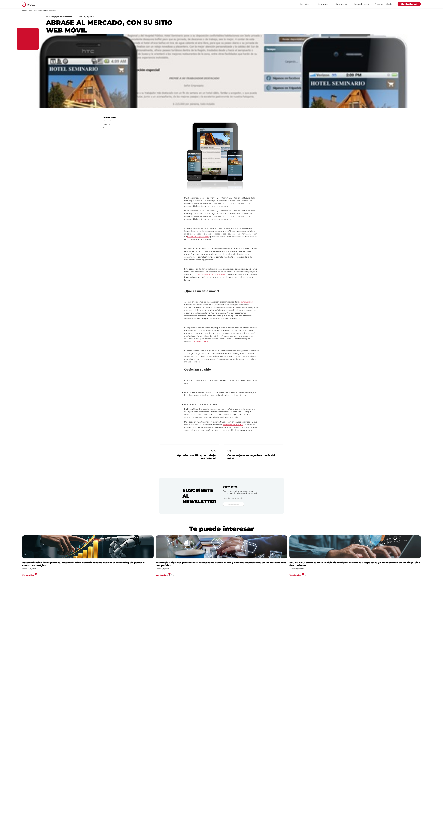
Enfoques (323, 4)
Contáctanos (409, 4)
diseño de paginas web (198, 237)
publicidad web (200, 341)
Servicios (304, 4)
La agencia (341, 4)
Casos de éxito (361, 4)
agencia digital (246, 302)
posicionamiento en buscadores (210, 274)
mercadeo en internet (233, 425)
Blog (30, 10)
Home (24, 10)
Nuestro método (383, 4)
